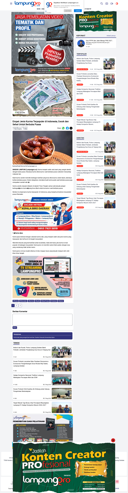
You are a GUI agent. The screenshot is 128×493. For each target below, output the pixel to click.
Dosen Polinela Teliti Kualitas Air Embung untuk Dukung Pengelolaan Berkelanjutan (31, 390)
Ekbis (43, 9)
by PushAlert (48, 12)
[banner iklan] (42, 43)
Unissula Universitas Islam (47, 337)
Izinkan (78, 11)
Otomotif (88, 9)
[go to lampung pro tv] (112, 3)
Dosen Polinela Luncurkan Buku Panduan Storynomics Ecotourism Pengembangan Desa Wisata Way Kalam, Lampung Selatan (30, 364)
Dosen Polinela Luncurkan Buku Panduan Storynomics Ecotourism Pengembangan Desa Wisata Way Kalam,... (88, 77)
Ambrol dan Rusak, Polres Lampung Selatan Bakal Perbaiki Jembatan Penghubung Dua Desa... (88, 61)
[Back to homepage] (27, 3)
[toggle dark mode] (117, 3)
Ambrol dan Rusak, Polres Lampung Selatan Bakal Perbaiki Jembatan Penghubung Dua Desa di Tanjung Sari (32, 349)
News (38, 9)
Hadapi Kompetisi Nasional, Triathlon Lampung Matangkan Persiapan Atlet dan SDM (28, 376)
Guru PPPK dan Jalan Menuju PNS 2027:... (99, 41)
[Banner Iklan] (96, 21)
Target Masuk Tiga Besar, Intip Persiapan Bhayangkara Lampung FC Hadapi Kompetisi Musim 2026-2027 (31, 404)
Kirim (14, 327)
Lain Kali (67, 11)
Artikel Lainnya (111, 35)
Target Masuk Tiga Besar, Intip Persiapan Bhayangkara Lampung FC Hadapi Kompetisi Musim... (88, 122)
